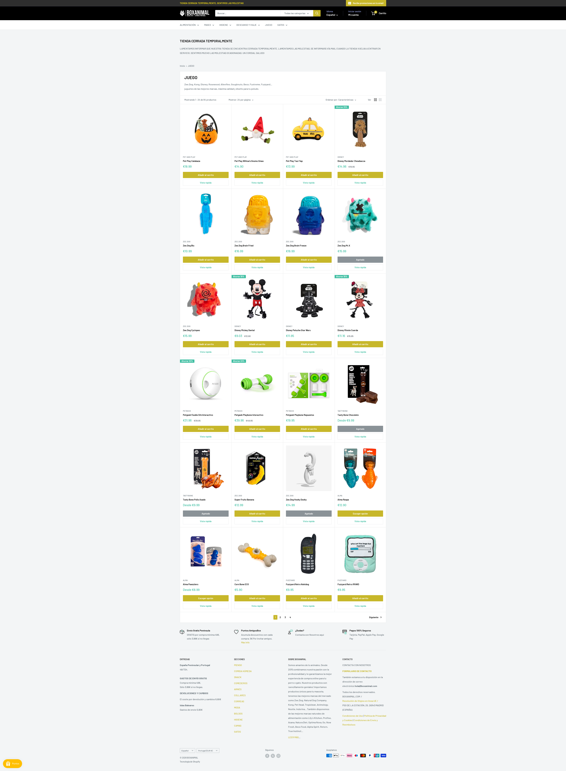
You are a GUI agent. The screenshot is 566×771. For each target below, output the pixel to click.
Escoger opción (360, 513)
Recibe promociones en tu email (368, 3)
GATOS (280, 24)
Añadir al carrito (206, 175)
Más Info (245, 642)
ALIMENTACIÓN (188, 24)
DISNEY (341, 157)
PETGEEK (187, 411)
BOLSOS (238, 713)
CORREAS (239, 701)
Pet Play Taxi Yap (294, 161)
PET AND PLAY (189, 157)
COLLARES (240, 695)
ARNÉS (237, 689)
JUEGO (268, 24)
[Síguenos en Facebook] (267, 756)
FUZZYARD (290, 580)
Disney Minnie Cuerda (348, 330)
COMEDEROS (240, 683)
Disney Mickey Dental (245, 330)
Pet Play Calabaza (191, 161)
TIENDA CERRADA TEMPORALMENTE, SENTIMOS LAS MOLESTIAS (212, 3)
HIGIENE (223, 24)
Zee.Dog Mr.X (344, 245)
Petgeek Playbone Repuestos (300, 415)
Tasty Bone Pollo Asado (194, 499)
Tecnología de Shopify (190, 761)
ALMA (340, 495)
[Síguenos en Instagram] (278, 756)
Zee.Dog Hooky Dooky (296, 499)
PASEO (207, 24)
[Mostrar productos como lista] (380, 99)
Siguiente (373, 617)
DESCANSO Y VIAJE (246, 24)
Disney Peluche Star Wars (298, 330)
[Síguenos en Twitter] (273, 756)
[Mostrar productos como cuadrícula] (375, 99)
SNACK (237, 677)
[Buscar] (317, 13)
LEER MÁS (293, 737)
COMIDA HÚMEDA (243, 671)
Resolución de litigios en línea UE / (360, 700)
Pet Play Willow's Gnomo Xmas (249, 161)
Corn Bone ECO (242, 584)
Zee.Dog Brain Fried (244, 245)
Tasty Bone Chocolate (348, 415)
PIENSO (238, 665)
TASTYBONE (343, 411)
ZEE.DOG (186, 241)
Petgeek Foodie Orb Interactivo (198, 415)
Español (185, 750)
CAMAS (237, 725)
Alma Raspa (343, 499)
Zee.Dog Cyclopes (191, 330)
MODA (237, 707)
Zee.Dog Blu (188, 245)
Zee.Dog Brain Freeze (296, 245)
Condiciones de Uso (352, 715)
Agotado (360, 259)
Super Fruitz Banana (244, 499)
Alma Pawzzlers (190, 584)
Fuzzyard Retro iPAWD (348, 584)
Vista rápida (206, 182)
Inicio (182, 66)
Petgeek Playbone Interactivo (249, 415)
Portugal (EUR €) (205, 750)
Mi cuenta (353, 14)
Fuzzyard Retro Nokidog (297, 584)
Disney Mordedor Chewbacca (351, 161)
